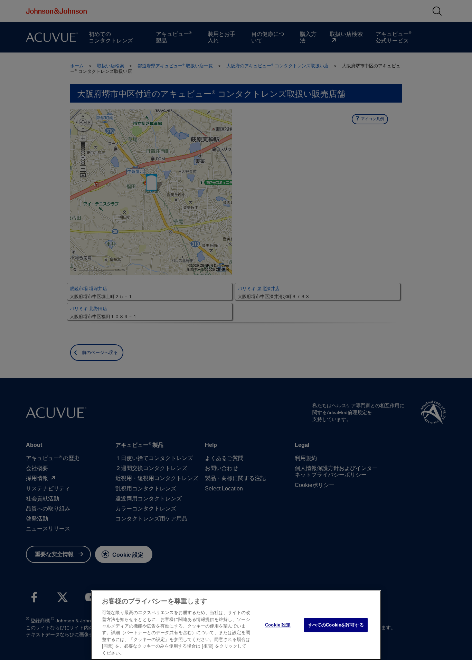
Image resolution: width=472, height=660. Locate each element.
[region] (236, 625)
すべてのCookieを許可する (336, 625)
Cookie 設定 (278, 625)
